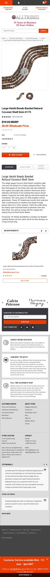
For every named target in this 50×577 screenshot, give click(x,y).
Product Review (25, 167)
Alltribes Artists (30, 421)
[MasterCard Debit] (26, 550)
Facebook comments (41, 167)
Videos (27, 424)
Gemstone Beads (31, 38)
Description (9, 167)
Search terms (35, 530)
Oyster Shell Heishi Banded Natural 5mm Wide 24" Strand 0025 (23, 266)
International (8, 8)
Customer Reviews (8, 412)
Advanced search (8, 533)
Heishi (43, 38)
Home (4, 38)
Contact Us (28, 410)
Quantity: (4, 144)
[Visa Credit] (21, 550)
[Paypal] (8, 550)
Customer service (15, 530)
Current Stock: (7, 139)
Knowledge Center (31, 412)
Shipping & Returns (31, 407)
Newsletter (5, 415)
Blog (26, 415)
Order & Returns (22, 533)
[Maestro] (39, 550)
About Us (28, 418)
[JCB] (45, 550)
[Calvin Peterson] (12, 302)
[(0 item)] (43, 2)
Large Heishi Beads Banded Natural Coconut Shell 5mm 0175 (23, 40)
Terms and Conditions (9, 407)
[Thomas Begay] (37, 302)
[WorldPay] (17, 550)
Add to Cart (17, 155)
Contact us (32, 533)
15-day (25, 8)
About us (4, 530)
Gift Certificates (7, 418)
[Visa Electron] (33, 550)
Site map (26, 530)
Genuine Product (42, 8)
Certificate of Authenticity (10, 410)
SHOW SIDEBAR (24, 575)
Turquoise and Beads (16, 38)
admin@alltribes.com (17, 569)
